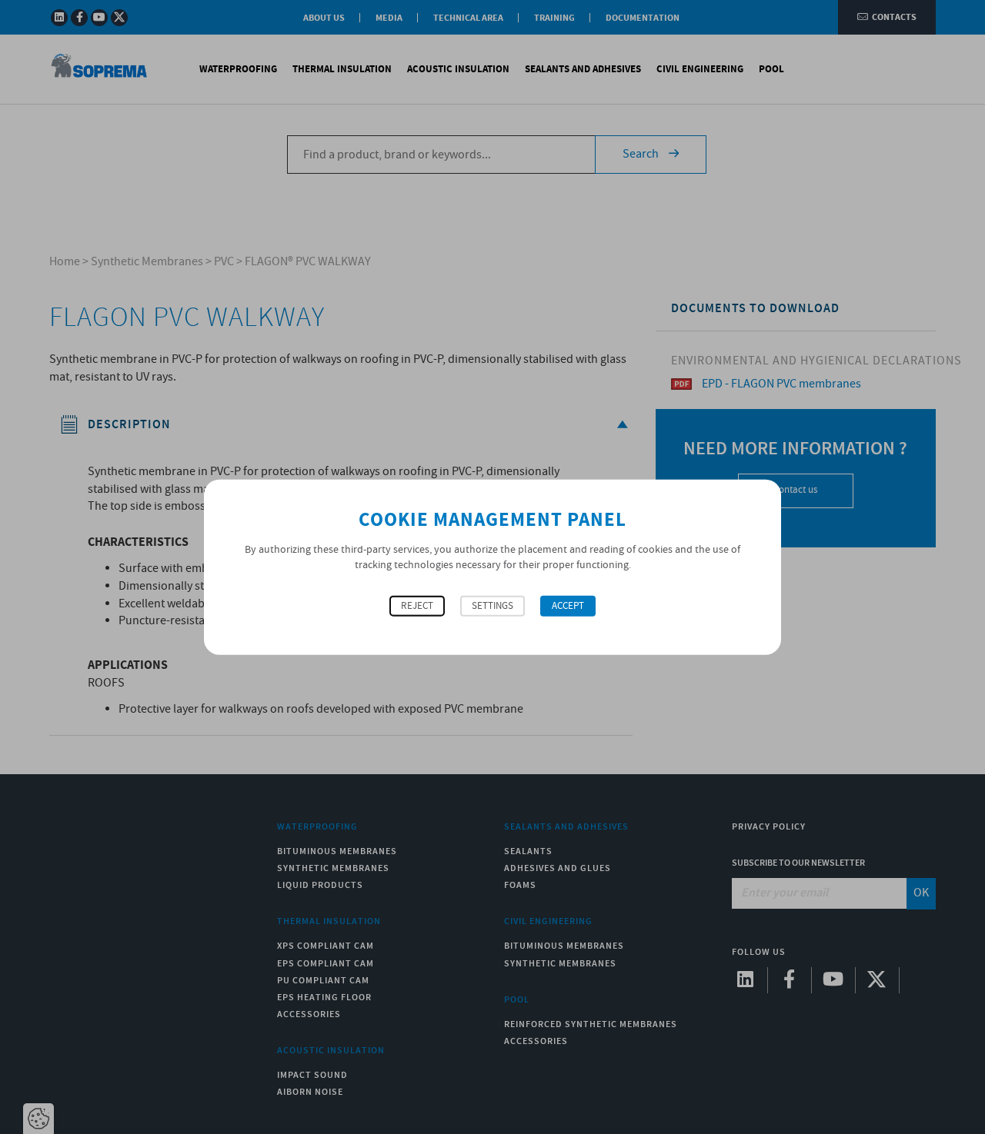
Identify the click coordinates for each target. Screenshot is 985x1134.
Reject (417, 606)
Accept (568, 606)
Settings (492, 606)
